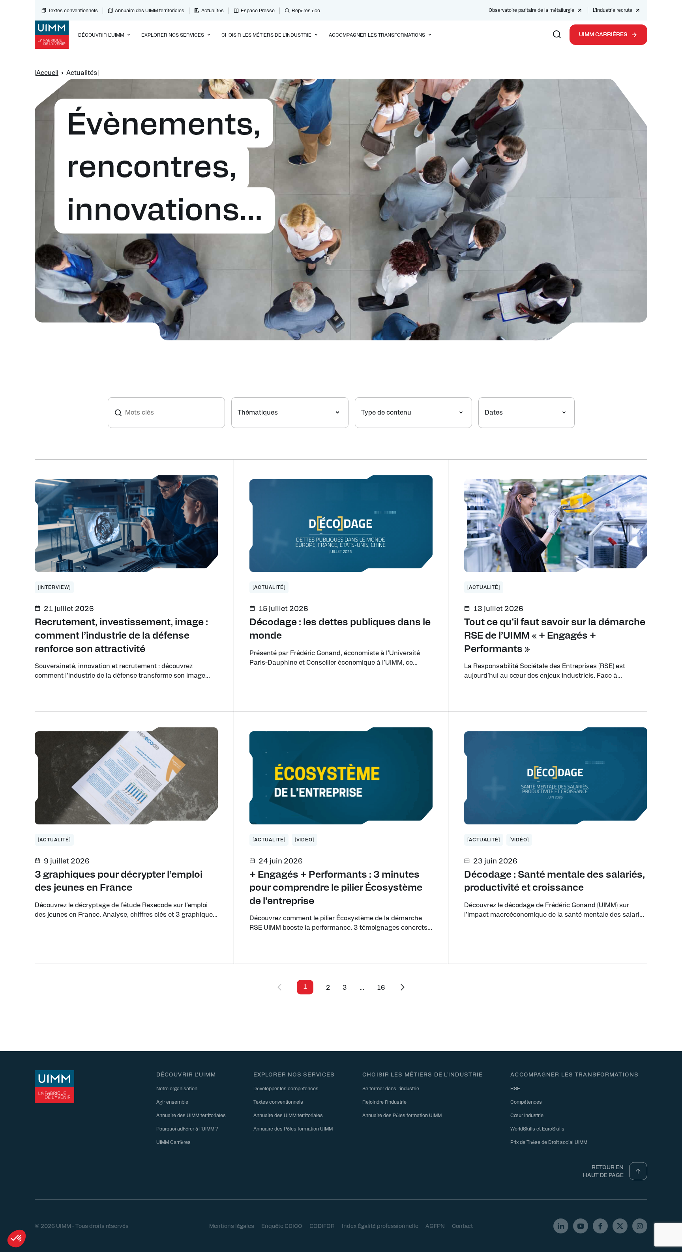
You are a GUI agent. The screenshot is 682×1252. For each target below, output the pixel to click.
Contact (462, 1225)
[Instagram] (639, 1225)
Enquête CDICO (281, 1225)
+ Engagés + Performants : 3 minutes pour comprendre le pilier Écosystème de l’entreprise (335, 886)
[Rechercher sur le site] (557, 35)
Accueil (47, 72)
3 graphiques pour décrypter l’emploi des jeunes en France (118, 880)
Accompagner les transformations (574, 1074)
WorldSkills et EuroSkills (537, 1128)
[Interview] (54, 587)
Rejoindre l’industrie (384, 1101)
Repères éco (306, 10)
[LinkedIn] (560, 1225)
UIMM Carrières (603, 33)
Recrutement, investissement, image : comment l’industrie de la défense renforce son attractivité (121, 634)
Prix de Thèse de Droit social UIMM (548, 1141)
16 (381, 987)
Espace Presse (258, 10)
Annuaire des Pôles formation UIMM (293, 1128)
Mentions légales (231, 1225)
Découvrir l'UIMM (186, 1074)
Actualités (212, 10)
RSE (515, 1088)
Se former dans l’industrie (390, 1088)
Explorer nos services (294, 1074)
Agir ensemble (172, 1101)
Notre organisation (176, 1088)
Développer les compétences (286, 1088)
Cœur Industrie (526, 1115)
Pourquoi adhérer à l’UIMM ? (187, 1128)
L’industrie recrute (612, 10)
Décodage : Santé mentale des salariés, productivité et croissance (554, 880)
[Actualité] (269, 587)
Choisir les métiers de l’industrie (422, 1074)
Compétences (526, 1101)
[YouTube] (580, 1225)
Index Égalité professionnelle (380, 1225)
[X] (620, 1225)
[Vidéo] (305, 839)
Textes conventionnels (73, 10)
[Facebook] (600, 1225)
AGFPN (435, 1225)
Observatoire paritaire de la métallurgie (531, 10)
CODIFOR (322, 1225)
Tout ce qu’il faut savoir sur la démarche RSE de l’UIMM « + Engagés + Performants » (554, 634)
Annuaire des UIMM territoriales (149, 10)
